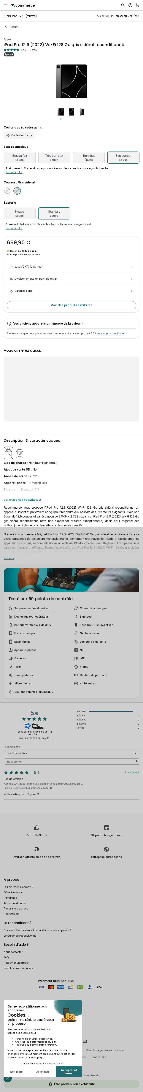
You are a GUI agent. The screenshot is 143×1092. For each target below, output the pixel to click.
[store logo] (23, 5)
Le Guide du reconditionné (20, 935)
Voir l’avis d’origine (14, 794)
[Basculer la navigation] (5, 5)
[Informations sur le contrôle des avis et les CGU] (51, 731)
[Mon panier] (138, 5)
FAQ (6, 957)
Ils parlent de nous (15, 903)
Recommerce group (16, 908)
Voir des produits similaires (71, 305)
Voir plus (9, 558)
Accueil (14, 26)
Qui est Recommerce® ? (18, 886)
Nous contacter (13, 951)
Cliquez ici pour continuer (108, 333)
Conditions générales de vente (105, 1050)
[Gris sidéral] (17, 190)
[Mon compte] (130, 5)
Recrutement (11, 913)
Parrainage (10, 897)
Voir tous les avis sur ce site (34, 738)
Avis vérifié (133, 772)
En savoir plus (14, 172)
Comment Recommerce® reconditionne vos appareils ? (38, 930)
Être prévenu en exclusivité (74, 1084)
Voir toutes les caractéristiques (23, 499)
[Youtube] (85, 1041)
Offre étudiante (13, 892)
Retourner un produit (16, 962)
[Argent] (7, 190)
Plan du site (99, 1057)
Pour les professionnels (18, 968)
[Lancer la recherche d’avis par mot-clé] (136, 761)
